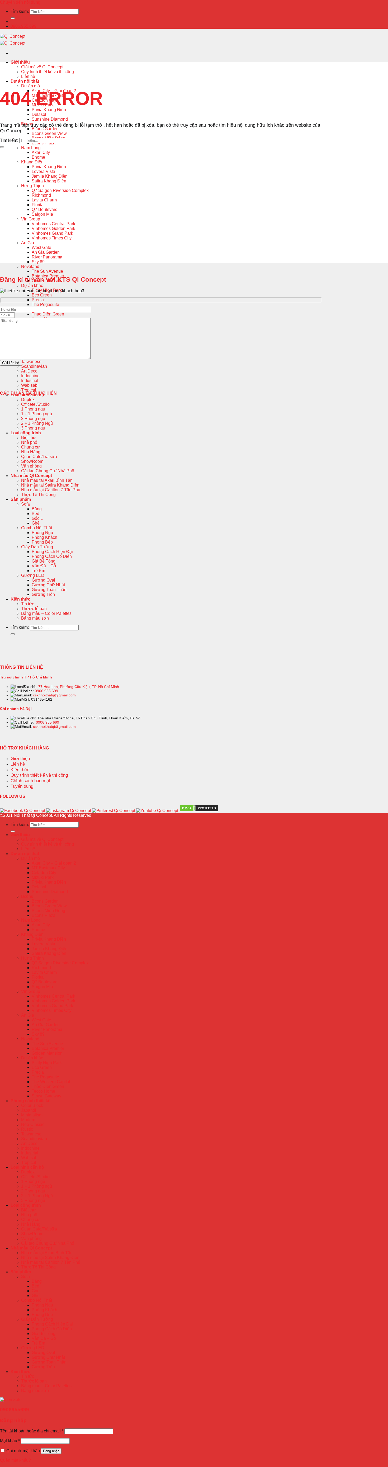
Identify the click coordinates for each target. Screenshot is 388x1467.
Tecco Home (43, 1091)
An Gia (27, 242)
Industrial (29, 380)
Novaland (30, 266)
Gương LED (32, 575)
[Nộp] (13, 18)
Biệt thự (28, 437)
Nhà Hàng (30, 452)
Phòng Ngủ (42, 532)
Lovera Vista (43, 171)
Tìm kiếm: (20, 11)
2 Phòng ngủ (33, 418)
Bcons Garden (45, 128)
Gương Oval (43, 580)
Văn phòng (31, 466)
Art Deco (29, 371)
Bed (35, 513)
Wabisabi (30, 385)
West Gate (41, 247)
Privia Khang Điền (49, 109)
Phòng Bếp (42, 542)
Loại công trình (26, 433)
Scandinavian (34, 366)
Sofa (25, 504)
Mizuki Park (43, 877)
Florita (38, 204)
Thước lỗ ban (34, 608)
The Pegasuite (45, 304)
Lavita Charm (44, 200)
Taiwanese (31, 361)
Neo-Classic (32, 1124)
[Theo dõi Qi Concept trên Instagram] (68, 810)
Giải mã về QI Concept (42, 67)
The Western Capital (51, 1081)
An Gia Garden (46, 252)
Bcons (27, 896)
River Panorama (47, 257)
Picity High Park (47, 1062)
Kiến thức (20, 599)
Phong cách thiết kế (30, 1100)
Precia (38, 300)
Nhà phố (29, 442)
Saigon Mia (42, 214)
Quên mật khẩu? (15, 1460)
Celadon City (44, 872)
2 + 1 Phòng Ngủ (37, 423)
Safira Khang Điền (49, 181)
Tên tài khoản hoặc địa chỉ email (31, 1431)
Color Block (32, 1105)
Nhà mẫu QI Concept (31, 475)
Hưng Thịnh (32, 185)
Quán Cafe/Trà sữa (39, 456)
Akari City (41, 152)
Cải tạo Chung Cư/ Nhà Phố (47, 471)
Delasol (39, 114)
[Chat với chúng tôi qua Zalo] (11, 1399)
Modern (28, 1119)
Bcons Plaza (43, 915)
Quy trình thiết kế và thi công (47, 71)
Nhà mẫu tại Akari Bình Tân (47, 480)
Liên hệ (28, 76)
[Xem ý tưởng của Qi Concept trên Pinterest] (113, 810)
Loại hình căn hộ (27, 1167)
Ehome (38, 157)
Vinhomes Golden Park (53, 228)
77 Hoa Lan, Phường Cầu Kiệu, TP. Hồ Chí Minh (78, 687)
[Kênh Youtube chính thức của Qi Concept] (157, 810)
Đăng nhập (51, 1451)
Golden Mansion (47, 1053)
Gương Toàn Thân (49, 589)
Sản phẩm (21, 499)
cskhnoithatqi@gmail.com (54, 695)
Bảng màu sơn (35, 618)
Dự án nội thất (25, 81)
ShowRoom (32, 461)
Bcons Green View (49, 133)
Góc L (37, 518)
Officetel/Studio (35, 404)
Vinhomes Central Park (53, 223)
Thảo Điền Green (48, 314)
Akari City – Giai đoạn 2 (54, 863)
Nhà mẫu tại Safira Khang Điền (50, 485)
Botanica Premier (48, 1048)
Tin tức (27, 604)
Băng (37, 509)
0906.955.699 (23, 26)
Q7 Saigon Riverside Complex (60, 190)
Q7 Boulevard (45, 209)
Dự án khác (32, 285)
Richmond (41, 195)
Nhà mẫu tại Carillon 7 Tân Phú (50, 490)
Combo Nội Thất (36, 528)
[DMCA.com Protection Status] (199, 811)
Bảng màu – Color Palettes (46, 613)
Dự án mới (31, 86)
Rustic (27, 1129)
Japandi (28, 1110)
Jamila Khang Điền (50, 176)
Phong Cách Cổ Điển (52, 556)
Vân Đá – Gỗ (44, 566)
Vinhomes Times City (52, 238)
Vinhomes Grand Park (52, 233)
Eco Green (42, 295)
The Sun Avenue (47, 271)
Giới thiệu (20, 62)
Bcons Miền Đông (48, 910)
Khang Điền (32, 162)
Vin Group (30, 219)
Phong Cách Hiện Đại (52, 551)
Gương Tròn (43, 594)
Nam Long (31, 147)
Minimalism (31, 1115)
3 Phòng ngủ (33, 428)
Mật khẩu (10, 1440)
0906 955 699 (46, 691)
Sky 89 (38, 262)
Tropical (28, 390)
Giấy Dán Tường (37, 547)
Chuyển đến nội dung (20, 2)
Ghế (36, 523)
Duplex (28, 399)
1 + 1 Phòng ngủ (36, 414)
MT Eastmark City (48, 868)
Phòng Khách (44, 537)
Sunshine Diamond (50, 119)
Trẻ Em (38, 570)
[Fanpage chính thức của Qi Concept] (22, 810)
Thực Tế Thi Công (38, 494)
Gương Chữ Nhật (48, 585)
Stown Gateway (46, 1096)
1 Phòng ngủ (33, 409)
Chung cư (30, 447)
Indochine (30, 376)
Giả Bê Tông (43, 561)
